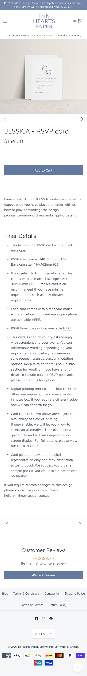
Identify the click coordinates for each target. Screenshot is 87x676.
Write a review (43, 575)
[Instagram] (43, 618)
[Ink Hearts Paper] (43, 21)
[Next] (82, 119)
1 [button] (39, 118)
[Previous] (4, 119)
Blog (5, 593)
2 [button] (48, 118)
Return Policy (57, 605)
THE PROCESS (34, 199)
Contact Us (52, 593)
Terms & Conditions (26, 593)
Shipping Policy (75, 593)
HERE (36, 319)
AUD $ (40, 634)
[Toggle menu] (5, 21)
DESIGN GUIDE (28, 446)
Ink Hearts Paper (28, 646)
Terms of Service (32, 605)
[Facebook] (36, 618)
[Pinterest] (51, 618)
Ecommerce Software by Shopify (59, 646)
